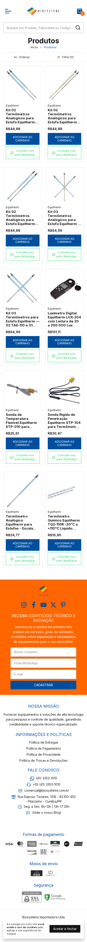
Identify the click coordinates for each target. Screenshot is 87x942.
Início (34, 47)
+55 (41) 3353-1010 (46, 784)
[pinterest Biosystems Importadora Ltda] (63, 605)
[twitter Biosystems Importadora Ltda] (53, 605)
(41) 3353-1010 (46, 778)
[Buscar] (77, 27)
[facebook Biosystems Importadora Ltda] (34, 605)
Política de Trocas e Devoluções (43, 760)
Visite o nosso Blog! (46, 813)
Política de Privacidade (43, 754)
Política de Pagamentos (43, 748)
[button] (22, 153)
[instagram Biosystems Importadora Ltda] (24, 605)
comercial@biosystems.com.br (46, 790)
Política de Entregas (43, 742)
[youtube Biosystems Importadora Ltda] (43, 605)
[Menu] (8, 11)
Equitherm (12, 105)
